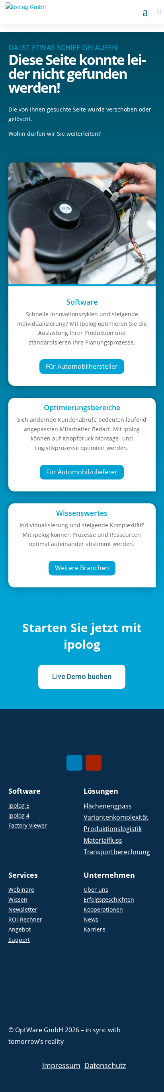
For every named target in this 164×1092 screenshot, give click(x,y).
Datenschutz (105, 1065)
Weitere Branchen (82, 568)
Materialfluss (103, 840)
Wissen (17, 899)
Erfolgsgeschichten (109, 899)
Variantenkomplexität (116, 817)
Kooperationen (103, 909)
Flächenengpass (108, 806)
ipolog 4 (18, 815)
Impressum (61, 1065)
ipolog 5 (18, 805)
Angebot (19, 929)
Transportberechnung (117, 851)
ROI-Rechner (25, 919)
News (91, 919)
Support (19, 939)
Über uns (96, 889)
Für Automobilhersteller (82, 366)
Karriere (94, 929)
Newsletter (22, 909)
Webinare (21, 889)
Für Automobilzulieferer (81, 472)
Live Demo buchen (81, 676)
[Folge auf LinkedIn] (74, 763)
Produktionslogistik (113, 828)
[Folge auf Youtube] (94, 763)
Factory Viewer (27, 825)
